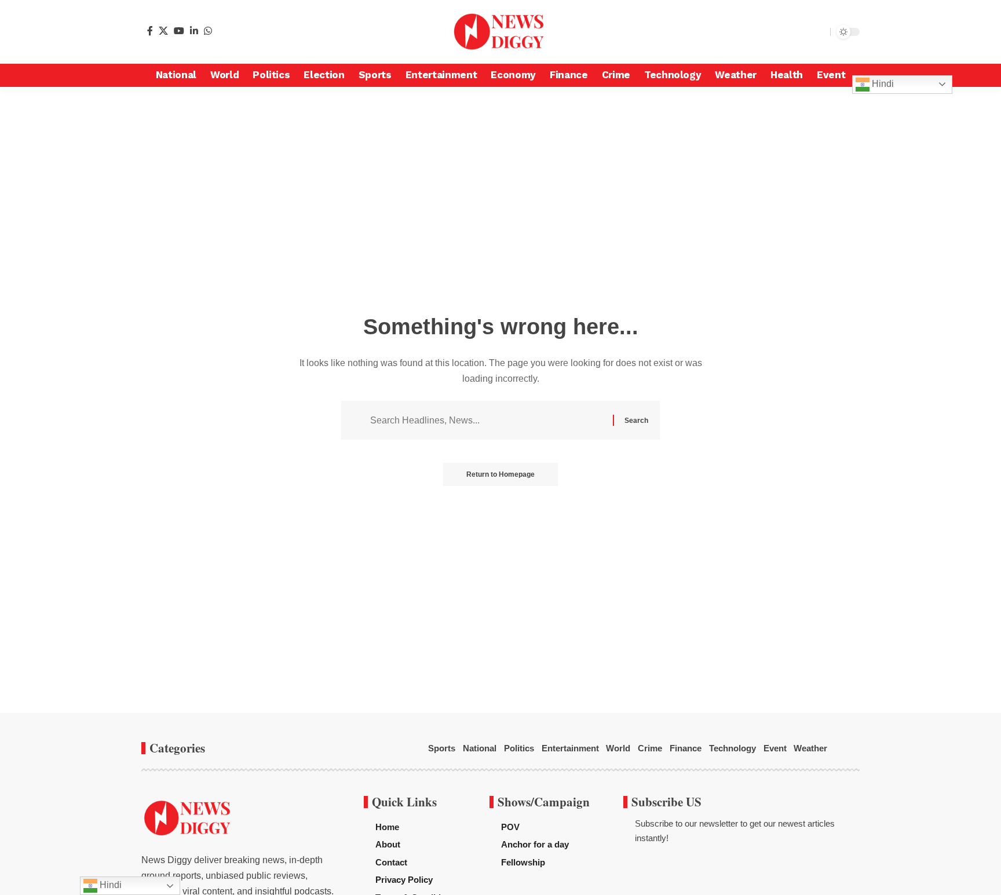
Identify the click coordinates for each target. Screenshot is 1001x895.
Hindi (882, 84)
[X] (163, 30)
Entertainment (570, 748)
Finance (686, 748)
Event (775, 748)
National (479, 748)
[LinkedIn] (194, 30)
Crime (650, 748)
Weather (810, 748)
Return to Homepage (500, 474)
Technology (732, 748)
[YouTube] (179, 30)
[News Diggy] (500, 32)
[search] (818, 32)
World (618, 748)
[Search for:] (487, 420)
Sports (441, 748)
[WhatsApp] (208, 30)
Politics (519, 748)
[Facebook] (150, 30)
